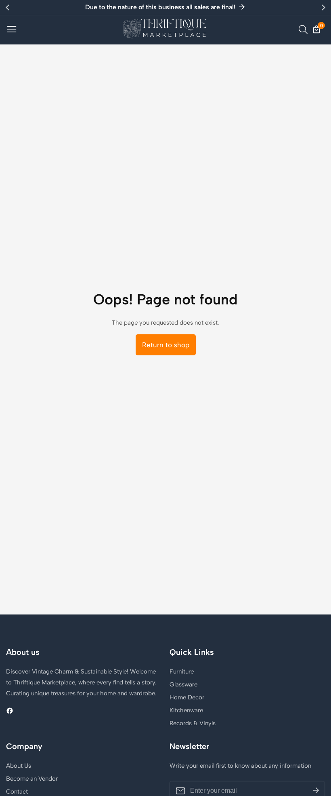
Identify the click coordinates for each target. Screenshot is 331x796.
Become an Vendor (32, 778)
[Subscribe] (316, 790)
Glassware (183, 684)
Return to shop (165, 345)
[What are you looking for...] (304, 29)
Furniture (182, 671)
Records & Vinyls (193, 723)
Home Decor (187, 697)
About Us (18, 765)
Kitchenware (186, 710)
